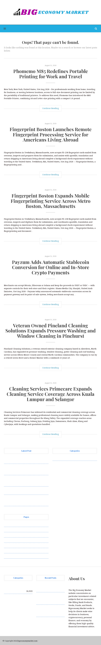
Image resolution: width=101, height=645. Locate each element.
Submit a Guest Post (13, 545)
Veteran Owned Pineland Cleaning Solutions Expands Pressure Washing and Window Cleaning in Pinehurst (50, 330)
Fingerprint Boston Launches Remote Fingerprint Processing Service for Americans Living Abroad (51, 134)
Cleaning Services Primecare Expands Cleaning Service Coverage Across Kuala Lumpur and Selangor (50, 393)
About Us (8, 524)
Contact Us (9, 535)
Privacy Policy (10, 540)
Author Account (11, 529)
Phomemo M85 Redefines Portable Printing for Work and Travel (50, 73)
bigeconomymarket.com (27, 641)
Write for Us (9, 556)
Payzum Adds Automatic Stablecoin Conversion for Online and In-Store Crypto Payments (50, 267)
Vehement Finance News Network (67, 458)
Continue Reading (50, 108)
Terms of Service (11, 550)
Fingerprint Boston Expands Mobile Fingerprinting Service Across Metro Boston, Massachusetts (50, 200)
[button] (3, 28)
